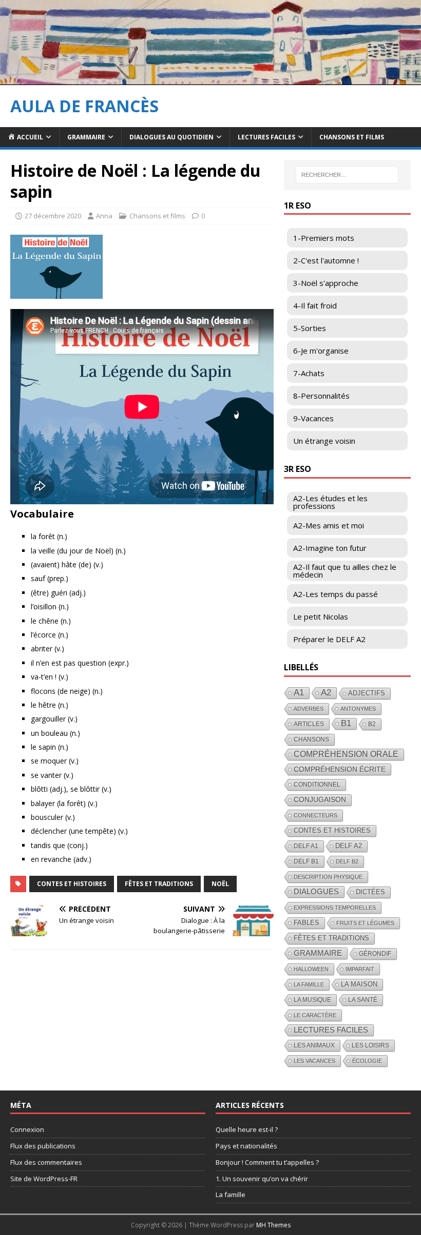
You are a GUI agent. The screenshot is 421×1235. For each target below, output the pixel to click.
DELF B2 (347, 861)
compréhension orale (346, 754)
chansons (311, 739)
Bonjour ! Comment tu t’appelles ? (267, 1162)
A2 (326, 692)
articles (309, 724)
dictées (370, 892)
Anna (104, 215)
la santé (362, 999)
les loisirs (370, 1045)
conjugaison (320, 800)
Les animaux (314, 1045)
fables (306, 923)
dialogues (316, 891)
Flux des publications (42, 1145)
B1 (346, 723)
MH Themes (273, 1225)
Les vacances (314, 1061)
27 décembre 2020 (53, 215)
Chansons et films (351, 137)
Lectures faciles (266, 137)
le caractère (315, 1015)
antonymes (358, 709)
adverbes (308, 709)
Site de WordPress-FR (44, 1178)
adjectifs (366, 693)
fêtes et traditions (159, 883)
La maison (359, 984)
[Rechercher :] (347, 174)
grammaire (318, 953)
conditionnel (317, 784)
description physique (328, 877)
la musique (312, 999)
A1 (299, 692)
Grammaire (86, 137)
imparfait (360, 969)
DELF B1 (306, 861)
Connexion (27, 1129)
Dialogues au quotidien (171, 137)
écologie (367, 1061)
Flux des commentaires (46, 1162)
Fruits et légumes (365, 923)
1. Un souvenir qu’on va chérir (262, 1178)
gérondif (375, 953)
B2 (372, 724)
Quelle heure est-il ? (247, 1129)
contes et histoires (71, 883)
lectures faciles (331, 1029)
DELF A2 (348, 846)
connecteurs (315, 815)
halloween (311, 969)
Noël (220, 883)
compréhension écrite (340, 769)
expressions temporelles (335, 907)
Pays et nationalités (246, 1145)
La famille (309, 984)
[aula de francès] (210, 79)
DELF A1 (306, 846)
